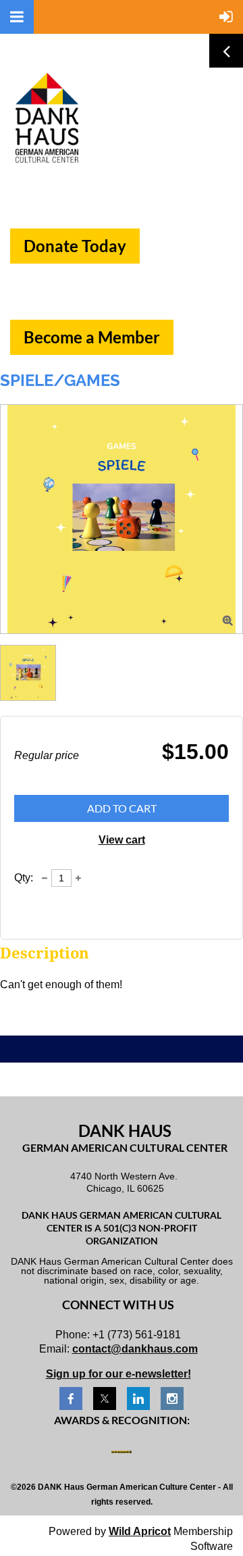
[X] (104, 1398)
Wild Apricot (140, 1531)
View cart (122, 840)
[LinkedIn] (138, 1398)
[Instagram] (172, 1398)
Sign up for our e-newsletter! (118, 1374)
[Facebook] (70, 1398)
